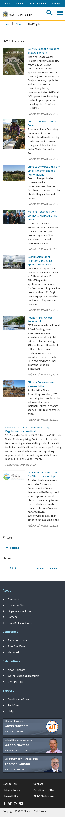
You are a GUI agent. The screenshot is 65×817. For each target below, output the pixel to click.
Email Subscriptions (20, 622)
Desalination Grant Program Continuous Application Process (40, 260)
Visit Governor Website (14, 731)
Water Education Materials (23, 676)
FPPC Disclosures (43, 796)
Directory (13, 599)
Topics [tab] (14, 548)
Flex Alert (13, 652)
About (7, 3)
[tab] (32, 547)
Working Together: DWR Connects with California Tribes (42, 215)
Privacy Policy (11, 790)
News (19, 24)
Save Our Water (17, 646)
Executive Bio (16, 605)
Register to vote (17, 640)
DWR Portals (15, 681)
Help (11, 711)
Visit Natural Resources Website (17, 750)
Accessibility (10, 796)
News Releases (16, 669)
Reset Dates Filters (48, 568)
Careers (12, 617)
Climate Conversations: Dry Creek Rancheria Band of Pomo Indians (44, 170)
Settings (55, 3)
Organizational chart (20, 611)
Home (6, 24)
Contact (19, 3)
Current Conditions (37, 3)
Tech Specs (14, 705)
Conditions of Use (18, 699)
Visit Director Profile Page (15, 769)
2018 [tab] (13, 568)
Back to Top (10, 783)
